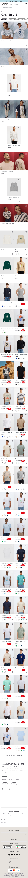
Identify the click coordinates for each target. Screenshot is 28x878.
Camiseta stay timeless (20, 380)
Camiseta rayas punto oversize (8, 485)
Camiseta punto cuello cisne (8, 667)
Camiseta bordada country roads (16, 93)
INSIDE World (14, 839)
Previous (8, 82)
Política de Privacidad (9, 874)
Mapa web (17, 876)
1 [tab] (8, 127)
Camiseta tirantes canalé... (21, 302)
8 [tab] (7, 362)
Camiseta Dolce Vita (6, 641)
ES (13, 862)
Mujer (11, 4)
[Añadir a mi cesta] (26, 45)
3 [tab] (10, 127)
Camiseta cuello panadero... (15, 145)
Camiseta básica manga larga (8, 302)
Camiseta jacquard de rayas (7, 223)
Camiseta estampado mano (7, 40)
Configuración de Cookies (8, 875)
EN (19, 862)
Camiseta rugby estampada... (8, 249)
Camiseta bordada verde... (7, 275)
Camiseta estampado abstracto (8, 354)
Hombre (15, 4)
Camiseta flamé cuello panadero (9, 720)
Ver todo (4, 19)
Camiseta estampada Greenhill (8, 328)
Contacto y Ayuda (14, 830)
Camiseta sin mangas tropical (8, 589)
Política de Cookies (18, 874)
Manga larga (21, 19)
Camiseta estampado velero (8, 746)
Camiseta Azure (19, 458)
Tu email (3, 819)
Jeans (14, 783)
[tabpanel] (14, 83)
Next (19, 82)
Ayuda (14, 835)
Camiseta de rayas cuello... (7, 119)
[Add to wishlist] (26, 22)
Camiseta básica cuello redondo (8, 563)
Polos (5, 783)
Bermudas (6, 789)
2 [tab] (9, 127)
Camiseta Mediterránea (20, 720)
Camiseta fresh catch (20, 694)
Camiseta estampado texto (21, 432)
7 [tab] (6, 362)
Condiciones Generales (19, 875)
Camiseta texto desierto (7, 66)
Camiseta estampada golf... (14, 197)
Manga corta (12, 19)
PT (16, 862)
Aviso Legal (11, 876)
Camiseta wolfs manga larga (7, 171)
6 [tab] (19, 336)
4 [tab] (11, 127)
